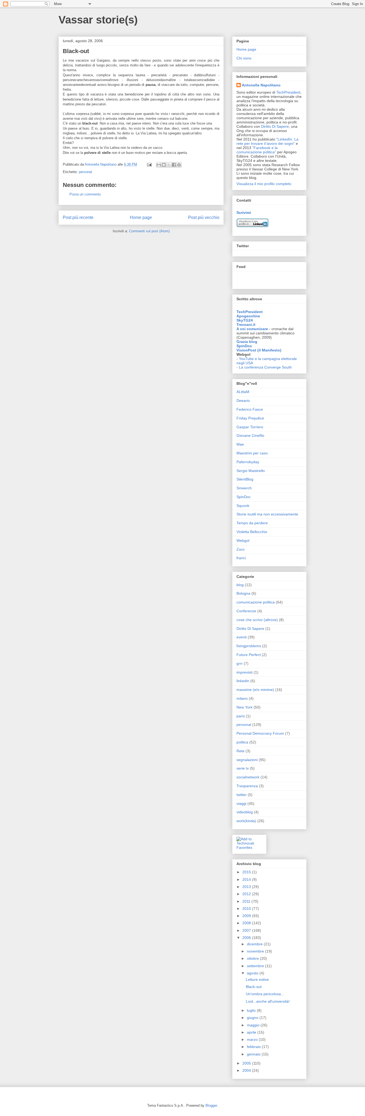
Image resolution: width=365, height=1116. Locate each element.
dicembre (255, 944)
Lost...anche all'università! (268, 1001)
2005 (247, 1063)
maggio (254, 1025)
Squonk (242, 505)
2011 (246, 901)
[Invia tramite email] (158, 164)
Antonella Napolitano (261, 85)
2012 (247, 894)
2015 (247, 872)
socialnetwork (247, 777)
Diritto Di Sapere (275, 126)
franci (241, 558)
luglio (252, 1010)
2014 (247, 879)
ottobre (253, 958)
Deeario (243, 400)
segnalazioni (247, 760)
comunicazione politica (255, 602)
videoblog (244, 812)
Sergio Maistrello (250, 471)
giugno (253, 1017)
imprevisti (244, 672)
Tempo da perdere (252, 523)
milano (242, 698)
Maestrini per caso (252, 453)
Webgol (242, 540)
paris (240, 716)
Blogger (211, 1105)
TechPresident (288, 92)
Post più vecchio (203, 217)
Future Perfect (248, 655)
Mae (240, 444)
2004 (247, 1070)
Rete (240, 751)
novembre (256, 951)
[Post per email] (149, 164)
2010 (247, 908)
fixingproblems (248, 646)
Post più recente (78, 217)
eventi (241, 637)
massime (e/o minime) (255, 689)
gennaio (254, 1054)
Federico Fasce (249, 409)
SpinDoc (243, 497)
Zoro (240, 549)
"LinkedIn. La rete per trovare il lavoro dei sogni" (267, 141)
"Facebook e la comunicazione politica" (257, 150)
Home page (141, 217)
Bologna (243, 593)
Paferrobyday (247, 462)
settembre (256, 966)
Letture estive (257, 979)
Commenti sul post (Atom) (149, 231)
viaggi (241, 803)
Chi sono (243, 58)
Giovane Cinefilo (250, 435)
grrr (239, 663)
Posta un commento (85, 194)
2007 (247, 930)
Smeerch (244, 488)
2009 (247, 916)
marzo (253, 1039)
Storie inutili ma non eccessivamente (267, 514)
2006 (247, 937)
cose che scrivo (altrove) (257, 620)
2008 (247, 923)
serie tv (242, 768)
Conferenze (246, 611)
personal (85, 172)
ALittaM (242, 392)
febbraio (254, 1047)
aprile (252, 1032)
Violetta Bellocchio (251, 532)
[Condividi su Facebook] (174, 164)
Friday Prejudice (250, 418)
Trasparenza (247, 786)
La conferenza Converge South (265, 367)
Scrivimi (243, 212)
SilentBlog (244, 479)
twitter (241, 795)
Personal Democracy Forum (260, 733)
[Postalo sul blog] (163, 164)
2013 (247, 887)
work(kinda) (246, 821)
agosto (253, 973)
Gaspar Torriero (249, 427)
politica (242, 742)
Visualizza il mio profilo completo (263, 184)
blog (240, 585)
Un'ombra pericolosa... (265, 994)
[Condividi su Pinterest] (179, 164)
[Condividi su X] (169, 164)
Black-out (254, 987)
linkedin (242, 681)
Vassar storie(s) (98, 20)
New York (244, 707)
